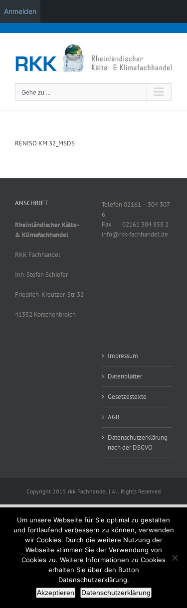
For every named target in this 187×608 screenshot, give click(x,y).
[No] (175, 558)
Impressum (123, 356)
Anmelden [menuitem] (20, 11)
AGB (114, 417)
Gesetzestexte (127, 396)
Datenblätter (125, 376)
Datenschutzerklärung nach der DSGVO (138, 442)
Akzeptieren (55, 593)
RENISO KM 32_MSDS (45, 143)
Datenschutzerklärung (116, 593)
